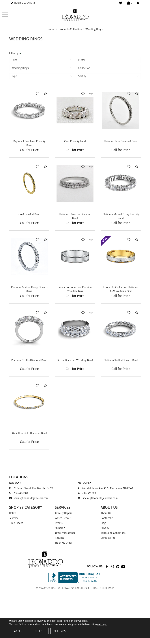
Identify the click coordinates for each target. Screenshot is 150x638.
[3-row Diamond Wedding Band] (75, 329)
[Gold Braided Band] (29, 183)
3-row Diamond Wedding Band (75, 360)
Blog (103, 523)
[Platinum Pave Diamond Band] (120, 110)
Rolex (12, 513)
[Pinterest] (117, 566)
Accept (19, 631)
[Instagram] (112, 566)
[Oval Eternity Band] (75, 110)
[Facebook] (106, 566)
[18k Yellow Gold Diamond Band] (29, 402)
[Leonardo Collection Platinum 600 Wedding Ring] (120, 256)
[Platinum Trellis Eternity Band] (120, 329)
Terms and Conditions (113, 532)
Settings (59, 631)
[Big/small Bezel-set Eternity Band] (29, 110)
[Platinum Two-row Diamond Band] (75, 183)
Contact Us (107, 518)
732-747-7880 (21, 493)
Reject (39, 631)
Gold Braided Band (29, 214)
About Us (106, 513)
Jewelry (13, 518)
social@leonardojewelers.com (31, 498)
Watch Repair (62, 518)
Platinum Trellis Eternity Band (121, 360)
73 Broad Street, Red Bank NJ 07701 (31, 485)
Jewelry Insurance (65, 532)
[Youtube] (123, 566)
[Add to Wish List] (37, 94)
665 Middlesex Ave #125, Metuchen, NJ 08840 (105, 485)
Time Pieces (16, 523)
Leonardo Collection (70, 29)
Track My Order (63, 542)
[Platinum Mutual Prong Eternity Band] (120, 183)
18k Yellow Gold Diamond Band (29, 433)
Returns (59, 537)
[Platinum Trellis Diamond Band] (29, 329)
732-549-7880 (89, 493)
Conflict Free (108, 537)
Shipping (60, 527)
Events (59, 523)
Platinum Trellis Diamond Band (29, 360)
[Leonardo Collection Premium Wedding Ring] (75, 256)
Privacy (105, 527)
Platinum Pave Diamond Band (121, 141)
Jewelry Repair (63, 513)
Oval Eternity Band (75, 141)
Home (51, 29)
